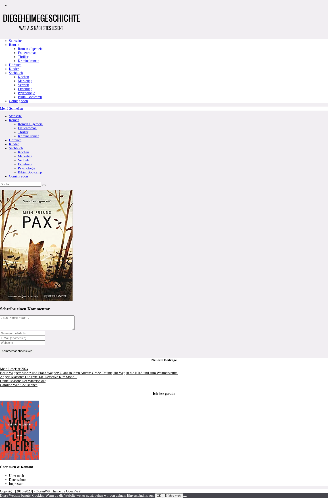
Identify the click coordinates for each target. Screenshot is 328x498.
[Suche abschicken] (44, 185)
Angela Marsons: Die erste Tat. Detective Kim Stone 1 (38, 377)
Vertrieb (23, 160)
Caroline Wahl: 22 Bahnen (18, 385)
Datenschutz (17, 480)
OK (159, 495)
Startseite (15, 116)
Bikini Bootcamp (30, 172)
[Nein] (185, 496)
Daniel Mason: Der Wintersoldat (23, 381)
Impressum (16, 484)
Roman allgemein (30, 124)
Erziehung (25, 164)
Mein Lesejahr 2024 (14, 369)
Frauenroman (27, 128)
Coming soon (18, 176)
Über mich (16, 475)
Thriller (23, 132)
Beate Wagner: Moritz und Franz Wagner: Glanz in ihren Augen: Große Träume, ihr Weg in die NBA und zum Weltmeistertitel (89, 373)
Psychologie (26, 168)
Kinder (14, 144)
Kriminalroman (28, 136)
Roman (14, 120)
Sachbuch (16, 148)
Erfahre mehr (173, 495)
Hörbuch (15, 140)
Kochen (23, 152)
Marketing (25, 156)
